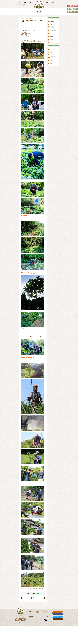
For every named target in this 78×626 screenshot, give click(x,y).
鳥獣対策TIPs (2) (51, 42)
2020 (50, 57)
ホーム (30, 611)
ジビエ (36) (50, 24)
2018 (50, 60)
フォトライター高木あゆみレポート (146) (53, 28)
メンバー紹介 (45, 611)
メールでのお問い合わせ (57, 611)
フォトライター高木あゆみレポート (29, 18)
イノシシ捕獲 (38, 613)
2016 (50, 63)
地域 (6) (50, 33)
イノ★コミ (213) (51, 21)
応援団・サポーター (32, 617)
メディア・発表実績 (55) (52, 30)
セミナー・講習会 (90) (52, 26)
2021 (50, 55)
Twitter (57, 616)
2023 (50, 52)
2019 (50, 58)
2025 (50, 49)
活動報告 (38, 612)
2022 (50, 54)
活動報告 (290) (51, 36)
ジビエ (37, 616)
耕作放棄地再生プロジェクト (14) (53, 40)
